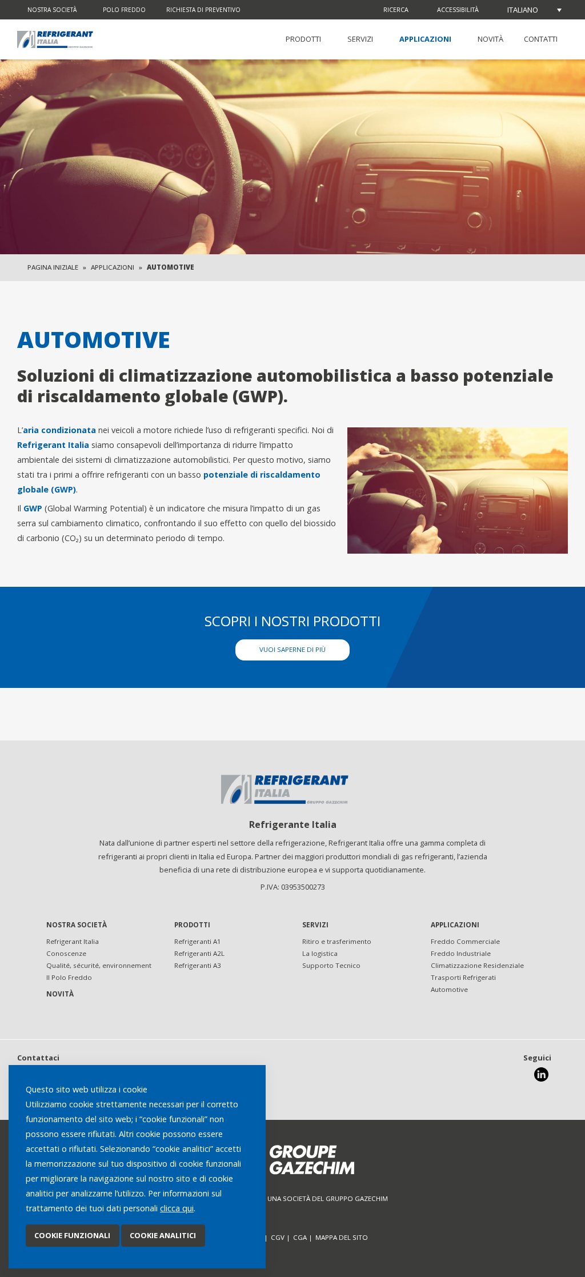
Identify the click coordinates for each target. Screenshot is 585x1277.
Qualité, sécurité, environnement (98, 965)
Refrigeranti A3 (197, 965)
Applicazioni (425, 39)
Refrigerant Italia (72, 941)
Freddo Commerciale (465, 941)
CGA (300, 1237)
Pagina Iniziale (52, 267)
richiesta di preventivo (203, 10)
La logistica (320, 953)
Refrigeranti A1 (197, 941)
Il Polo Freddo (69, 977)
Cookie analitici (163, 1235)
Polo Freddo (124, 10)
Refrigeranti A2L (199, 953)
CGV (278, 1237)
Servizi (360, 39)
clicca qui (177, 1208)
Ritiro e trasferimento (336, 941)
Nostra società (52, 10)
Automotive (449, 989)
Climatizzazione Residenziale (477, 965)
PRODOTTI (303, 39)
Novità (490, 39)
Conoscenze (66, 953)
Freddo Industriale (461, 953)
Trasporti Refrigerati (463, 977)
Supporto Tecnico (331, 965)
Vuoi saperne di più (292, 649)
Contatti (541, 39)
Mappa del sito (341, 1237)
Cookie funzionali (72, 1235)
